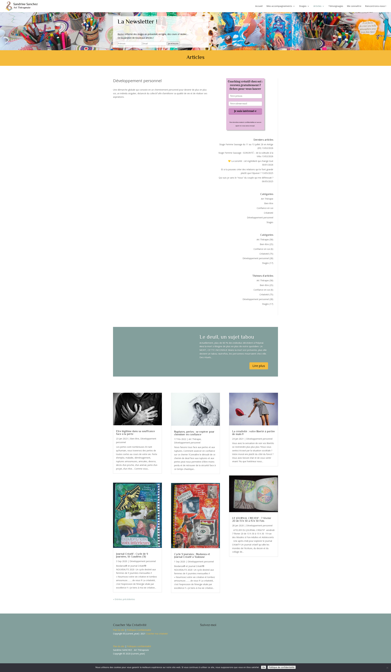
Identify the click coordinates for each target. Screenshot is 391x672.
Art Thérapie (267, 198)
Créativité (268, 212)
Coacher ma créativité (157, 633)
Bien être (268, 203)
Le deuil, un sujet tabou (226, 337)
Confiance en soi (265, 208)
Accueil (259, 6)
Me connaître (354, 6)
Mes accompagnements (279, 6)
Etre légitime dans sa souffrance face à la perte (135, 432)
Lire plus (258, 366)
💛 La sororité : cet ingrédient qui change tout (250, 161)
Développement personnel (260, 217)
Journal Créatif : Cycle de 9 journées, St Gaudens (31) (132, 555)
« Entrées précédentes (124, 599)
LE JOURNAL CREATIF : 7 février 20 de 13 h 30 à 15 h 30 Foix (251, 519)
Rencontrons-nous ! (375, 6)
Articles (317, 6)
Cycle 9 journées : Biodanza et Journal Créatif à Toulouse (192, 555)
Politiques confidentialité (139, 629)
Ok (263, 667)
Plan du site (118, 629)
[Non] (387, 667)
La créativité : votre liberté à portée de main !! (253, 433)
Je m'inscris (173, 43)
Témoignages (335, 6)
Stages (302, 6)
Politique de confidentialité (281, 667)
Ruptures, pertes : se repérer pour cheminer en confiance (194, 433)
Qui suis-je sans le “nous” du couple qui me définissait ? (246, 177)
